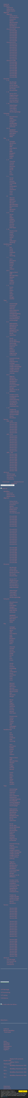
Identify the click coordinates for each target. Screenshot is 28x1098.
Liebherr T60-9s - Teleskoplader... (11, 1063)
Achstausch (13, 305)
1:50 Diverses (10, 479)
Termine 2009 (13, 454)
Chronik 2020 (13, 40)
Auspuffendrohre (14, 318)
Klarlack (12, 360)
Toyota (11, 237)
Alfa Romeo (13, 143)
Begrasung (13, 328)
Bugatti (12, 156)
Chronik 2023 (13, 36)
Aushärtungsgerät (15, 317)
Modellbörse (13, 26)
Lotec (11, 193)
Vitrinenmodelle (14, 414)
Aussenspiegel (14, 320)
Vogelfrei (6, 1049)
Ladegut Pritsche (14, 370)
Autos (5, 1041)
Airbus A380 (13, 84)
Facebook (14, 483)
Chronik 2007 (13, 65)
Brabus (12, 155)
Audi (11, 150)
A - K (8, 115)
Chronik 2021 (13, 39)
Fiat (11, 171)
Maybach (12, 199)
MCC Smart (13, 201)
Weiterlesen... (4, 1020)
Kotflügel (12, 363)
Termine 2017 (13, 439)
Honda (11, 178)
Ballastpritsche (14, 325)
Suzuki (11, 234)
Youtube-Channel (19, 482)
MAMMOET (13, 130)
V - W (8, 408)
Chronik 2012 (13, 55)
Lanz (11, 267)
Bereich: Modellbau (9, 1030)
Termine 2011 (13, 449)
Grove (11, 251)
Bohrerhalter (13, 332)
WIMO (11, 136)
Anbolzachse (13, 312)
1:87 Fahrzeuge (11, 474)
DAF (11, 247)
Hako (11, 254)
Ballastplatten (13, 323)
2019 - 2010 (10, 434)
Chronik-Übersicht (15, 27)
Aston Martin (13, 148)
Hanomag (12, 256)
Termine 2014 (13, 444)
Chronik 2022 (13, 37)
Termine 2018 (13, 437)
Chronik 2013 (13, 54)
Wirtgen (12, 297)
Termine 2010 (13, 451)
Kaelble (12, 262)
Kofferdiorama (14, 361)
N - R (8, 213)
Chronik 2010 (13, 59)
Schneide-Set (13, 401)
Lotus (11, 194)
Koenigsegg (13, 183)
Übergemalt (13, 404)
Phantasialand (14, 131)
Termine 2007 (13, 457)
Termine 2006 (13, 459)
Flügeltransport (14, 95)
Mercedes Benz (14, 204)
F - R (8, 92)
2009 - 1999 (10, 452)
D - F (8, 337)
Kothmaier (13, 127)
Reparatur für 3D (14, 389)
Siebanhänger (13, 105)
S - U (8, 393)
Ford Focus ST (13, 97)
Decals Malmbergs (15, 342)
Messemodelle (14, 22)
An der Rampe (14, 85)
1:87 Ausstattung (11, 475)
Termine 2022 (13, 429)
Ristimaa (12, 135)
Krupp (11, 265)
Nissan (11, 214)
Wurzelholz (13, 418)
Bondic (11, 333)
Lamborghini (13, 186)
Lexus (11, 191)
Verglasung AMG (14, 411)
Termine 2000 (13, 469)
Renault (12, 226)
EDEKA (11, 118)
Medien (12, 21)
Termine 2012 (13, 447)
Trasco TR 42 (13, 110)
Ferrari (11, 170)
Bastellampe (13, 327)
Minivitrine (13, 378)
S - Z (8, 285)
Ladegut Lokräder (14, 368)
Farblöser (12, 350)
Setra (11, 289)
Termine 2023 (13, 428)
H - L (8, 176)
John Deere (13, 260)
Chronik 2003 (13, 72)
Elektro (12, 348)
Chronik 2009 (13, 62)
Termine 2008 (13, 456)
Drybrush (12, 346)
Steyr (11, 292)
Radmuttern (13, 386)
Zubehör (12, 299)
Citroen (12, 165)
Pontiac (12, 222)
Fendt (11, 249)
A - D (8, 80)
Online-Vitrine (10, 9)
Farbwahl (12, 351)
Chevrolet (12, 161)
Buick (11, 158)
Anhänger (12, 141)
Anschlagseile (13, 315)
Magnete (12, 376)
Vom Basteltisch (14, 17)
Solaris (11, 290)
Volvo (11, 295)
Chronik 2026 (13, 31)
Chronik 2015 (13, 50)
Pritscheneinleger (14, 385)
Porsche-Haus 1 (14, 98)
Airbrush (12, 308)
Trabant (12, 236)
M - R (8, 270)
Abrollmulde (13, 82)
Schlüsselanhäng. (14, 399)
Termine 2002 (13, 466)
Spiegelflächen (14, 403)
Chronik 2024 (13, 34)
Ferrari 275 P (13, 93)
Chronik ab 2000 (11, 60)
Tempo (11, 294)
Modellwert (13, 383)
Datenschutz (7, 1088)
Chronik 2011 (13, 57)
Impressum (10, 7)
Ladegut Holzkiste (14, 365)
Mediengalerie (8, 1046)
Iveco (11, 259)
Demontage (13, 343)
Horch (11, 179)
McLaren (12, 203)
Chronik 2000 (13, 77)
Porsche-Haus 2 (14, 100)
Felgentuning (13, 353)
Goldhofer (12, 252)
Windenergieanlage (15, 112)
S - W (8, 103)
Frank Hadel (5, 482)
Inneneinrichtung (14, 358)
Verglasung (13, 409)
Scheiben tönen (14, 394)
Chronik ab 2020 (11, 29)
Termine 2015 (13, 442)
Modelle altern (14, 380)
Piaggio (12, 280)
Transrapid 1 (13, 107)
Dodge (11, 168)
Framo (11, 174)
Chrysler (12, 163)
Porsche (12, 224)
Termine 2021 (13, 431)
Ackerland (12, 307)
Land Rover (13, 189)
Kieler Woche (13, 125)
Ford (11, 173)
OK (22, 1091)
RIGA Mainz (13, 133)
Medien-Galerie (11, 11)
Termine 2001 (13, 467)
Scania (11, 287)
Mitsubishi (12, 209)
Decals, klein (13, 340)
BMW (11, 151)
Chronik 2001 (13, 75)
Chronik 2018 (13, 45)
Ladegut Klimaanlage (15, 366)
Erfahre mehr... (5, 1096)
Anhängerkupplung (15, 313)
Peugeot (12, 219)
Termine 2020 (13, 432)
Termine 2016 (13, 441)
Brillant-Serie (13, 24)
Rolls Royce (13, 227)
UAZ (11, 239)
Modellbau (7, 1043)
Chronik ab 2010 (11, 42)
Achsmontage (13, 303)
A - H (8, 246)
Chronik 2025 (13, 32)
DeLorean (12, 166)
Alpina (11, 145)
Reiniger (12, 388)
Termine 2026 (13, 423)
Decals (11, 338)
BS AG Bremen (14, 117)
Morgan (12, 211)
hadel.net (6, 1029)
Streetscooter (13, 231)
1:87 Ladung (10, 477)
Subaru (12, 232)
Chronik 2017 (13, 47)
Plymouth (12, 221)
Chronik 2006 (13, 67)
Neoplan (12, 277)
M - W (8, 128)
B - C (8, 322)
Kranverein (13, 19)
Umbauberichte (14, 406)
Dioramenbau (13, 345)
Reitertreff (6, 1044)
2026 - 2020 (10, 421)
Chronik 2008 (13, 64)
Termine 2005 (13, 461)
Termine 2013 (13, 446)
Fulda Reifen (13, 120)
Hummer (12, 181)
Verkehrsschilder (14, 413)
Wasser (12, 416)
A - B (8, 140)
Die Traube (13, 88)
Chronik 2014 (13, 52)
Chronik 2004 (13, 70)
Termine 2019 (13, 436)
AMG (11, 146)
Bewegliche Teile (14, 330)
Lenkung (12, 373)
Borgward (12, 153)
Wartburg (12, 242)
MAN (11, 274)
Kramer (12, 264)
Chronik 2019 (13, 44)
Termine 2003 (13, 464)
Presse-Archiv (7, 1089)
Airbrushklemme (14, 310)
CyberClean (13, 335)
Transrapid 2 (13, 108)
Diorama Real (13, 90)
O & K (11, 279)
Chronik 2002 (13, 74)
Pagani (11, 217)
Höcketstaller (13, 123)
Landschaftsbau (14, 371)
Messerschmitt (14, 206)
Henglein (12, 122)
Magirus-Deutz (14, 272)
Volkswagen (13, 241)
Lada (11, 184)
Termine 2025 (13, 424)
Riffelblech (12, 391)
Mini (11, 208)
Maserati (12, 198)
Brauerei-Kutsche (14, 87)
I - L (7, 257)
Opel (11, 216)
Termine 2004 (13, 462)
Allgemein (9, 14)
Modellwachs (13, 381)
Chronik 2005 (13, 69)
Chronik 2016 (13, 49)
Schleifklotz (13, 398)
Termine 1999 (13, 471)
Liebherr (12, 269)
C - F (8, 160)
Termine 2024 (13, 426)
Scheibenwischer (14, 396)
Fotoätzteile (13, 355)
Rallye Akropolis (14, 102)
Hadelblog (6, 1048)
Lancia (11, 188)
